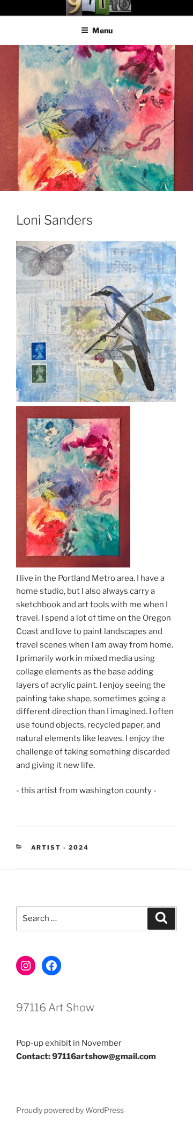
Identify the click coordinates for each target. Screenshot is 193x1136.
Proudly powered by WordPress (70, 1110)
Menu (102, 30)
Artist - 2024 (60, 847)
